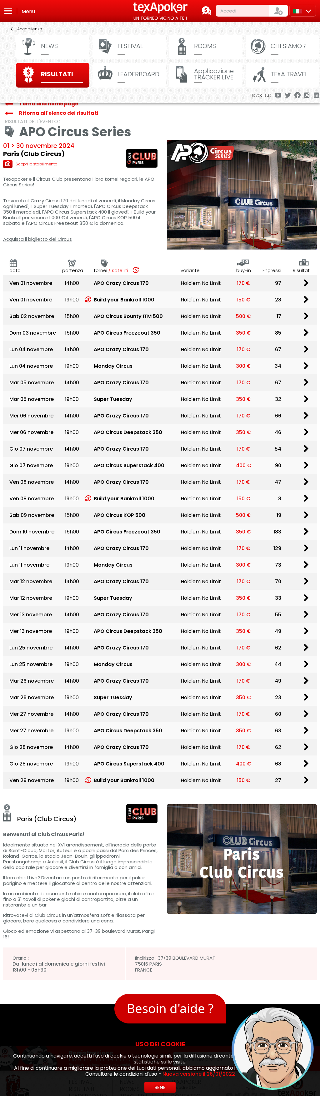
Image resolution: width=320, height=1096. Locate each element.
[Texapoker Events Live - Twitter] (287, 95)
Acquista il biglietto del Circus (37, 239)
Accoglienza (29, 29)
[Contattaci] (206, 11)
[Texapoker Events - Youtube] (278, 95)
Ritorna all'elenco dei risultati (58, 113)
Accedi (228, 11)
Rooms (205, 46)
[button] (223, 996)
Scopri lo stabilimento (36, 164)
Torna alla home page (48, 103)
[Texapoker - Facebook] (297, 95)
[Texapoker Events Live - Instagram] (307, 95)
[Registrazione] (278, 11)
